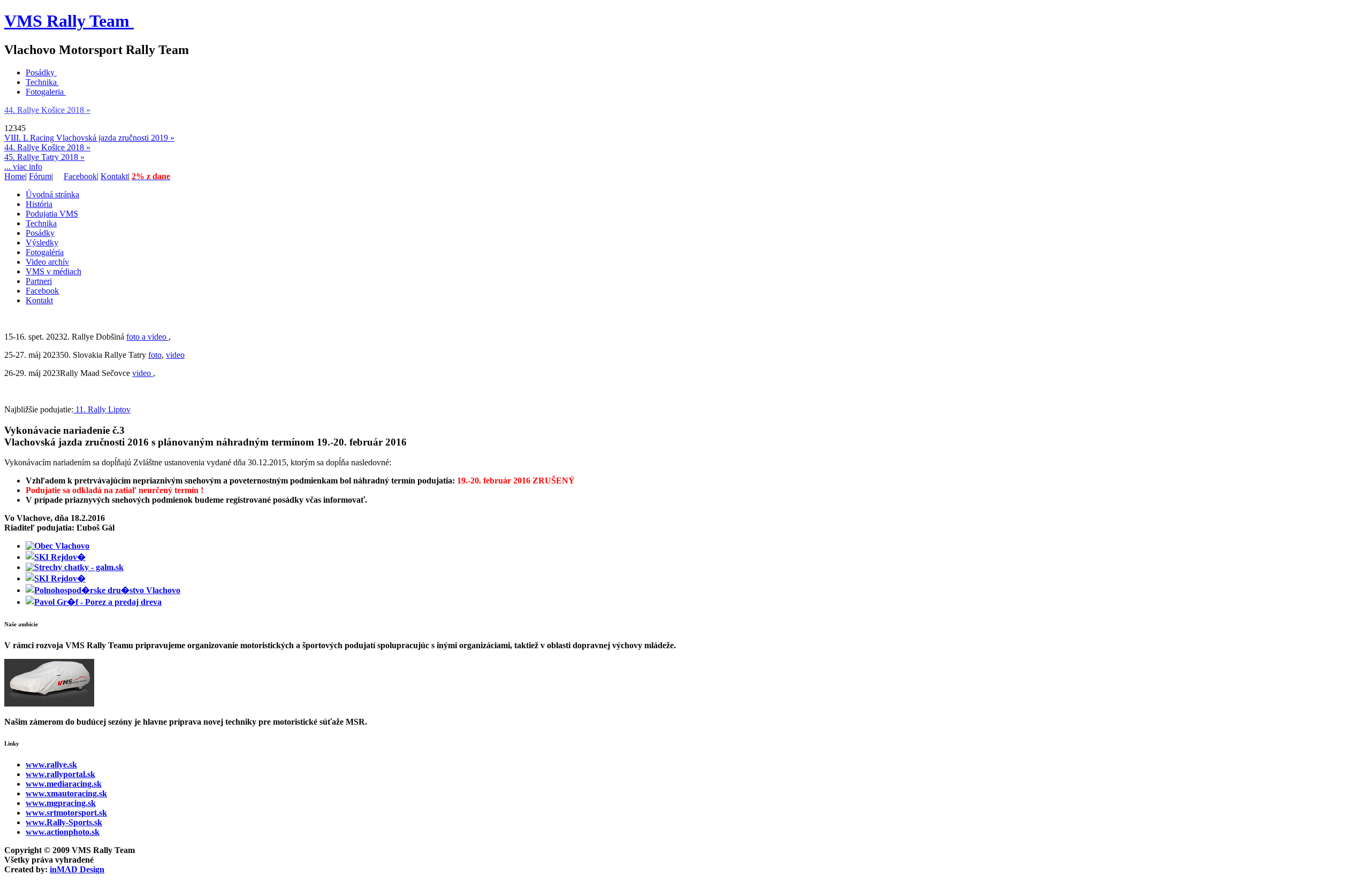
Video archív (47, 261)
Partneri (39, 281)
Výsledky (42, 242)
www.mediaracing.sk (64, 783)
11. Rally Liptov (102, 409)
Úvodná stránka (52, 194)
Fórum (40, 176)
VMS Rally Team (67, 20)
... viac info (23, 166)
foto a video (147, 336)
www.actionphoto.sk (63, 831)
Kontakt (114, 176)
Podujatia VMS (52, 213)
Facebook (80, 176)
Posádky (40, 72)
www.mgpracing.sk (61, 803)
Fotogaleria (45, 91)
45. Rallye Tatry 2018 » (44, 157)
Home (14, 176)
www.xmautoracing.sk (66, 793)
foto (155, 354)
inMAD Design (77, 869)
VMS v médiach (53, 271)
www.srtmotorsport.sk (66, 812)
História (39, 204)
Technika (41, 82)
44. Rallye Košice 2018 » (47, 109)
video (175, 354)
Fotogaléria (45, 252)
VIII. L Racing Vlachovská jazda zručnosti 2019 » (89, 137)
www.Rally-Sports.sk (64, 822)
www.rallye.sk (51, 764)
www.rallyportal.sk (60, 774)
